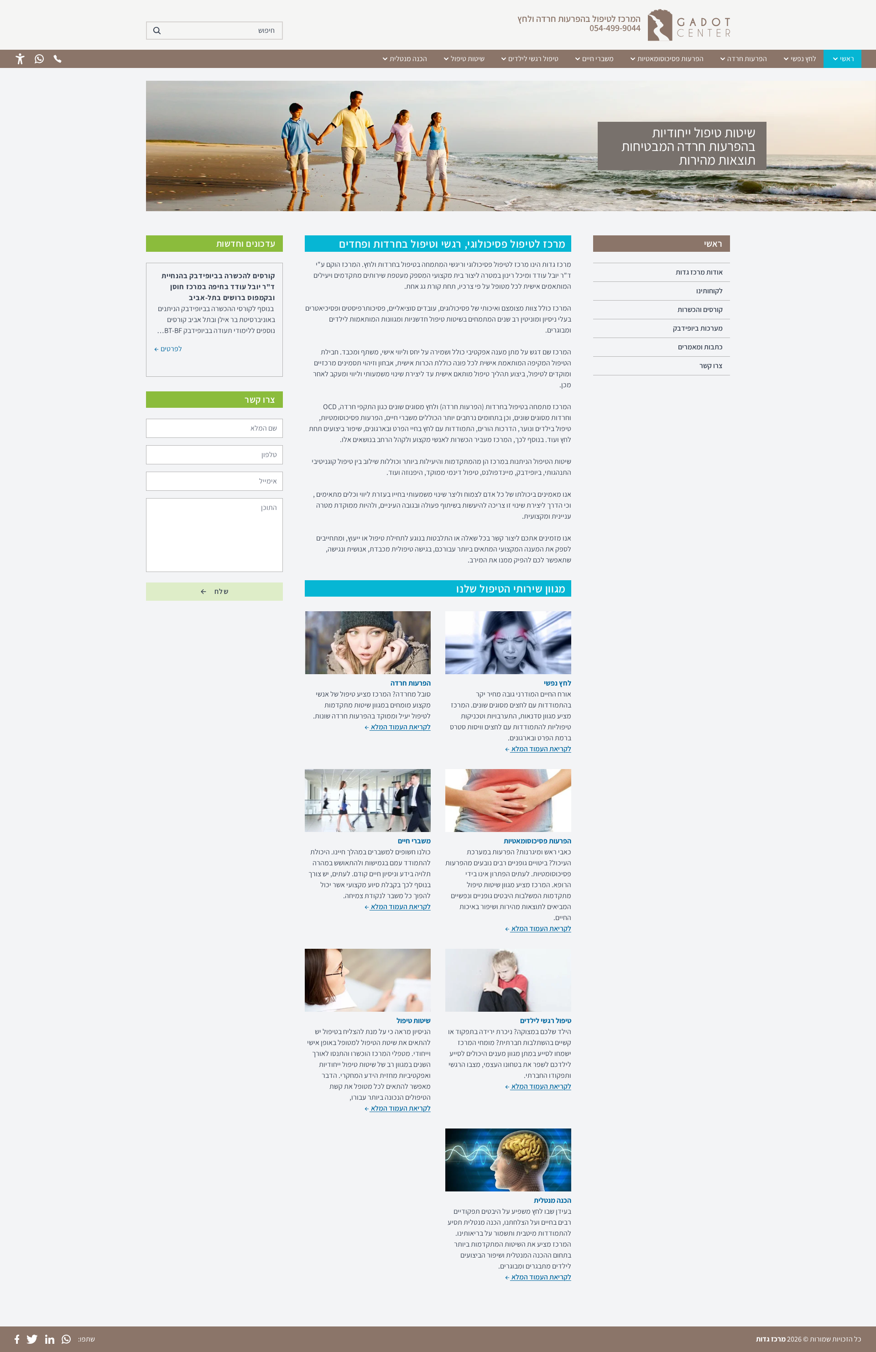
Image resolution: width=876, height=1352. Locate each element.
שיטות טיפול (468, 58)
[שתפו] (66, 1339)
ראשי (847, 58)
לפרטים (170, 348)
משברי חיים (598, 58)
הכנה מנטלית (408, 58)
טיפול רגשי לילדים (533, 58)
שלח (221, 591)
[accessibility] (20, 58)
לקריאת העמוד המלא (540, 749)
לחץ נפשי (803, 58)
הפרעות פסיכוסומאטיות (670, 58)
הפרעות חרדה (747, 58)
